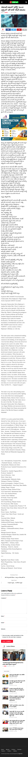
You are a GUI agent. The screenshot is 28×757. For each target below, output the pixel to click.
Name (3, 616)
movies (5, 659)
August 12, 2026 (13, 731)
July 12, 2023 (13, 12)
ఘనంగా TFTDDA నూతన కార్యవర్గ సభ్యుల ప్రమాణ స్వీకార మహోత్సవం (16, 728)
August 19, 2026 (13, 677)
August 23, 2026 (11, 666)
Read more (6, 671)
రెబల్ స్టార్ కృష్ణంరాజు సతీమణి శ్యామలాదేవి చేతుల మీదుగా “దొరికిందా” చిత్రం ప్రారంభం (17, 682)
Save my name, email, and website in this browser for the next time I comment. (13, 636)
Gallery (15, 751)
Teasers (3, 751)
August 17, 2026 (13, 708)
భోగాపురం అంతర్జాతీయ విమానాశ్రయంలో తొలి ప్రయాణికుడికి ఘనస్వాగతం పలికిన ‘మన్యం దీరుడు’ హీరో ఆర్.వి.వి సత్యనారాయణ (17, 698)
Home (2, 749)
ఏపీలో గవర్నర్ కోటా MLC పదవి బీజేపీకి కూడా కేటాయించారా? (16, 675)
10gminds (20, 753)
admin (6, 12)
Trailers (9, 751)
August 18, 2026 (13, 685)
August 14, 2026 (13, 725)
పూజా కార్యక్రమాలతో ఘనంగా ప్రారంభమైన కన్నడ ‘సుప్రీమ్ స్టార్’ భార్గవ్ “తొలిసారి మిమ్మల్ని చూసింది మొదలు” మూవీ (17, 721)
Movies (7, 749)
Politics (13, 749)
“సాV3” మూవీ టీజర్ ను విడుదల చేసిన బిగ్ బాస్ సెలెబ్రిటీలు (16, 705)
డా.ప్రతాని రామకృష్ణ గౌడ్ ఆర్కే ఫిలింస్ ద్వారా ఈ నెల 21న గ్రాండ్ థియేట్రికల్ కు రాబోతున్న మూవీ (16, 689)
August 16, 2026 (13, 717)
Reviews (19, 749)
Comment (4, 598)
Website (3, 629)
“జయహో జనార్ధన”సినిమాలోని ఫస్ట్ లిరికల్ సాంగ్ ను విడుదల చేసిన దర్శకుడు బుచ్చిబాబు (13, 663)
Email (3, 622)
